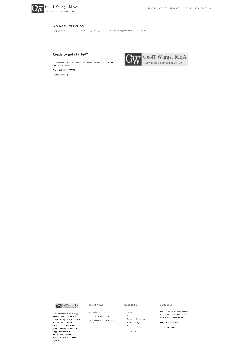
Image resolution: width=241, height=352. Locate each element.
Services (175, 8)
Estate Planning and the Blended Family (101, 321)
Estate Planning (133, 322)
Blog (189, 8)
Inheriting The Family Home (99, 316)
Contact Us (203, 8)
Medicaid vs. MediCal (96, 312)
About (162, 8)
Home (152, 8)
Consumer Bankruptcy (136, 319)
